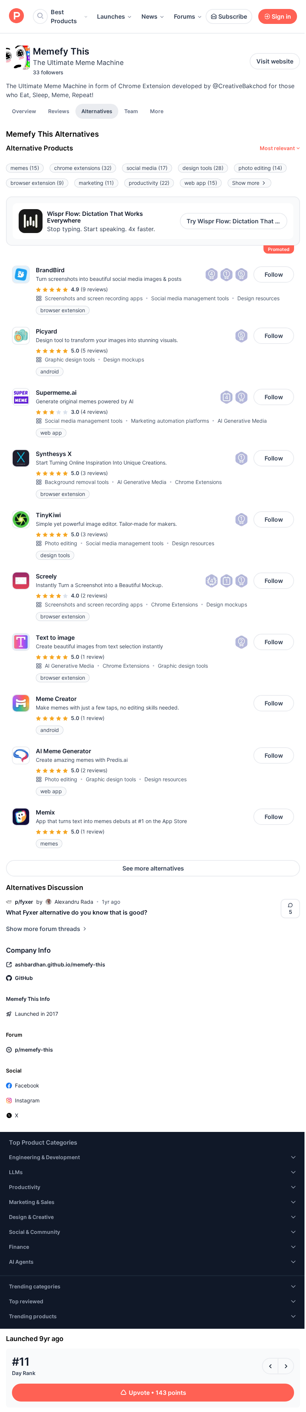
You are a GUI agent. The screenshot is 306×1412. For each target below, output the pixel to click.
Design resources (258, 298)
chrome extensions (83, 168)
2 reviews (94, 595)
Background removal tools (77, 482)
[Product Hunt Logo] (16, 16)
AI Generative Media (242, 421)
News (149, 16)
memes (24, 168)
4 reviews (94, 412)
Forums (184, 16)
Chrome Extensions (198, 482)
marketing (96, 183)
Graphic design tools (70, 359)
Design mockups (123, 359)
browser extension (37, 183)
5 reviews (94, 350)
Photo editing (61, 543)
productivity (149, 183)
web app (200, 183)
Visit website (274, 61)
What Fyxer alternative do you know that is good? (76, 912)
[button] (156, 111)
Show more (245, 183)
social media (147, 168)
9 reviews (94, 289)
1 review (92, 657)
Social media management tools (190, 298)
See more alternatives (153, 868)
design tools (203, 168)
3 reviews (94, 473)
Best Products (64, 16)
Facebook (27, 1085)
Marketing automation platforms (170, 421)
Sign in (281, 16)
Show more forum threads (43, 928)
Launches (111, 16)
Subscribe (232, 16)
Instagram (27, 1100)
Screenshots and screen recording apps (94, 298)
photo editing (260, 168)
